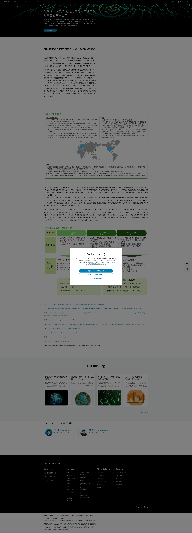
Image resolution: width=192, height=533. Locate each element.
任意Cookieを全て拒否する (96, 274)
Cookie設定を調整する (96, 278)
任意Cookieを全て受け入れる (96, 270)
